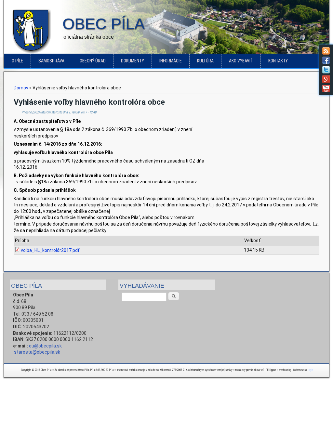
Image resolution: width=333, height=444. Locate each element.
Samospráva (51, 60)
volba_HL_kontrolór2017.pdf (50, 250)
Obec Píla (103, 24)
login (310, 370)
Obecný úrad (93, 60)
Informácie (170, 60)
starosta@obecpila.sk (37, 352)
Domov (21, 87)
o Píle (17, 60)
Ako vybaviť (241, 60)
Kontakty (278, 60)
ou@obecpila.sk (45, 345)
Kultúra (205, 60)
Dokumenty (132, 60)
